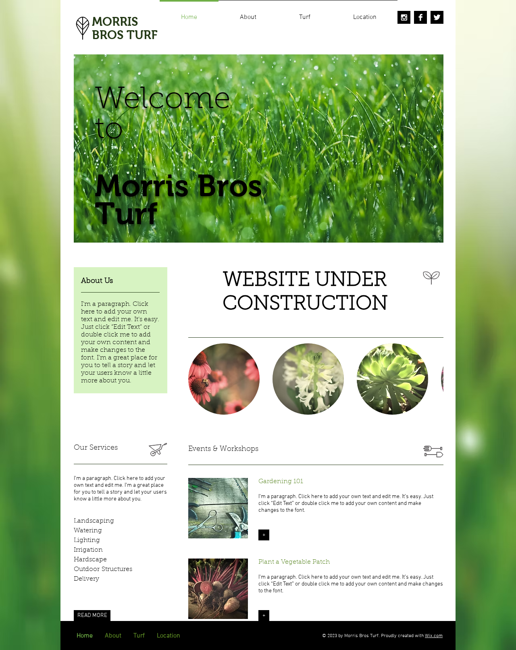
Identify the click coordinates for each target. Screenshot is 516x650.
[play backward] (198, 379)
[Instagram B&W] (403, 17)
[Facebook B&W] (420, 17)
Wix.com (434, 636)
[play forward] (433, 379)
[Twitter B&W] (437, 17)
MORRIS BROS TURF (125, 28)
